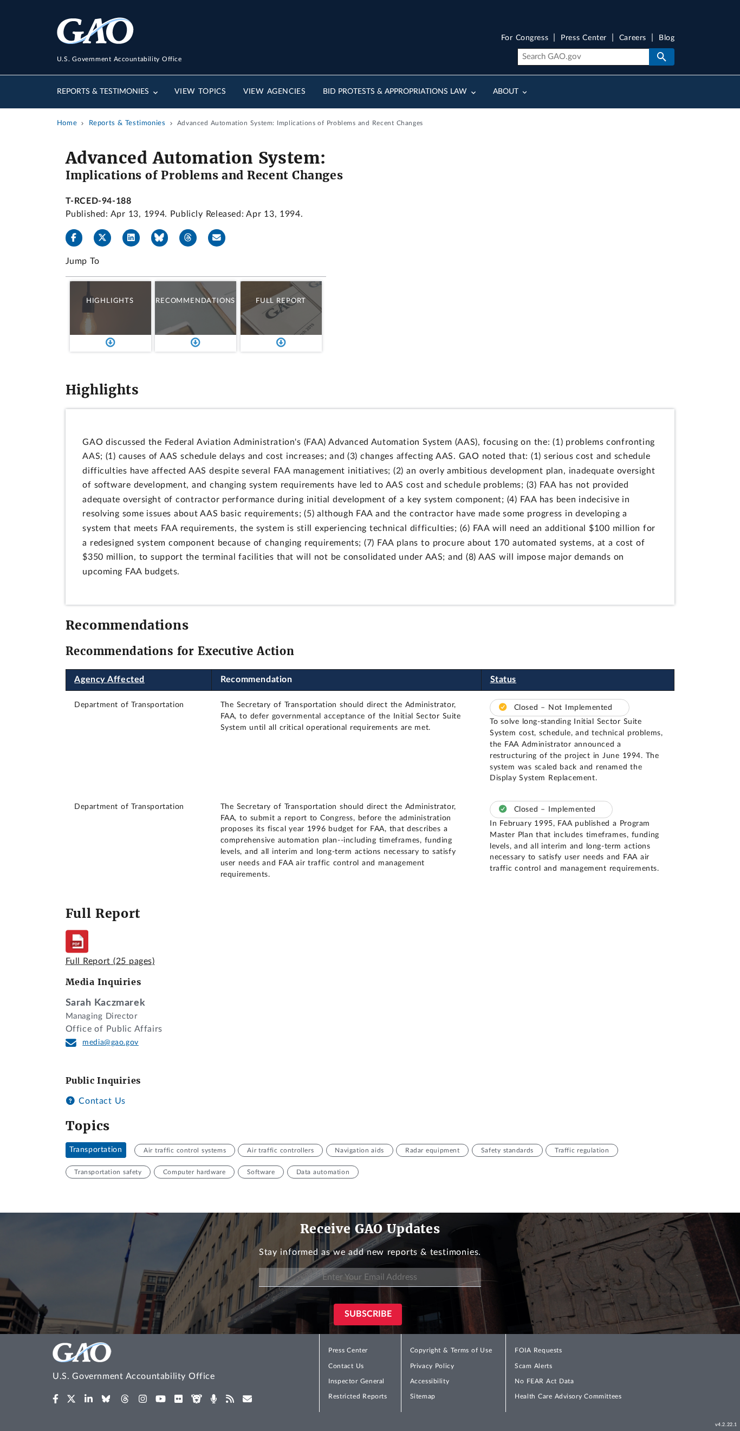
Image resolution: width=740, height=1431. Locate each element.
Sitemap (423, 1396)
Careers (632, 38)
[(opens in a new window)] (56, 1399)
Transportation (95, 1150)
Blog (666, 38)
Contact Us (101, 1101)
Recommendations (195, 300)
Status (503, 679)
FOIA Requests (538, 1350)
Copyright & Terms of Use (451, 1350)
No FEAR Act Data (544, 1381)
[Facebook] (79, 238)
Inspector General (356, 1381)
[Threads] (192, 238)
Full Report (281, 300)
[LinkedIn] (135, 238)
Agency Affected (109, 679)
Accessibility (430, 1381)
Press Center (584, 38)
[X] (107, 238)
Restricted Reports (357, 1396)
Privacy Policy (432, 1366)
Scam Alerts (533, 1366)
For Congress (525, 38)
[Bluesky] (164, 238)
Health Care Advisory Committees (568, 1396)
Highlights (110, 300)
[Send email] (221, 238)
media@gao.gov (110, 1042)
